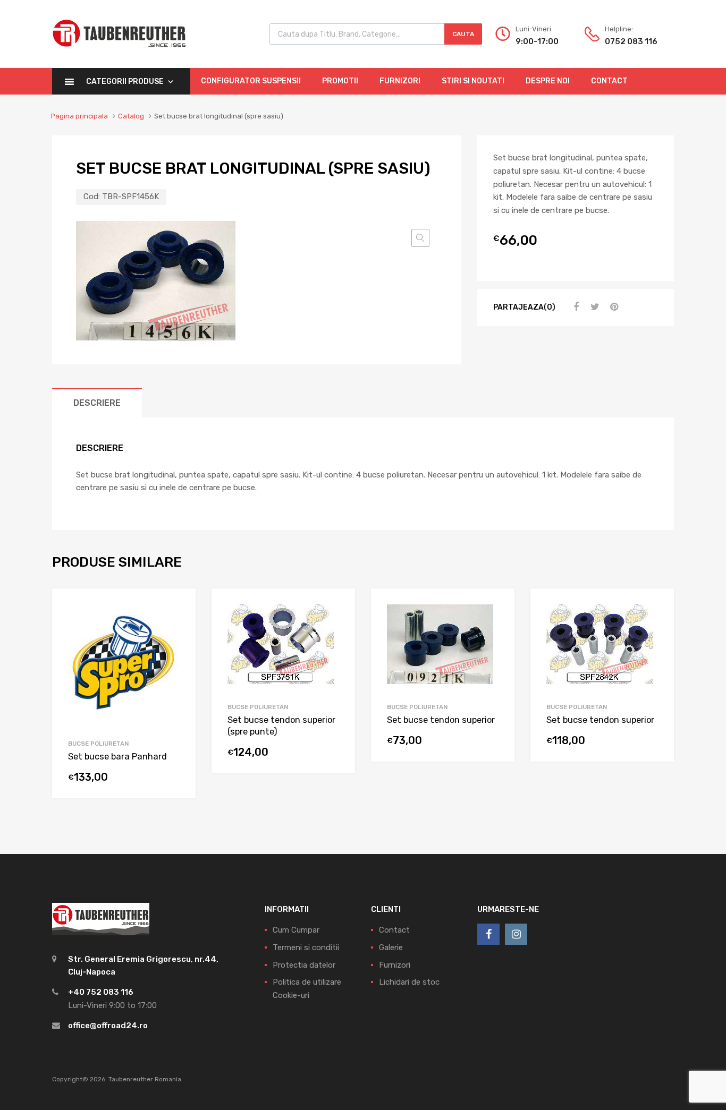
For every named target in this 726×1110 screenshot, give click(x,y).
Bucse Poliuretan (98, 743)
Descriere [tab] (97, 403)
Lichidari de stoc (409, 982)
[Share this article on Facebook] (574, 307)
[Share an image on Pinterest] (613, 307)
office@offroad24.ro (108, 1025)
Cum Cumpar (296, 930)
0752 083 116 (631, 41)
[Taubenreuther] (119, 53)
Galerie (391, 947)
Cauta (463, 34)
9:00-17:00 (537, 41)
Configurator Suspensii (251, 81)
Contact (609, 81)
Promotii (340, 81)
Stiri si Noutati (473, 81)
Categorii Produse (125, 81)
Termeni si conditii (306, 947)
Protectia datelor (304, 965)
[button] (420, 238)
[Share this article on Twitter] (594, 307)
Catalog (131, 116)
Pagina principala (79, 116)
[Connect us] (488, 934)
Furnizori (399, 81)
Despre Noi (548, 81)
